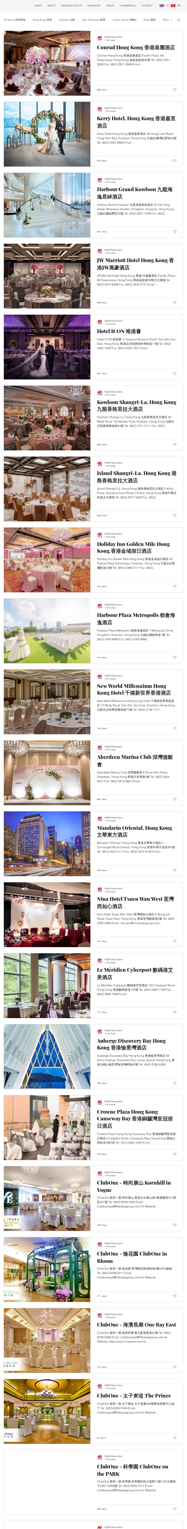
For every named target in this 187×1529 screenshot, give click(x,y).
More (166, 19)
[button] (178, 20)
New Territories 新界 (93, 19)
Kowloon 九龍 (67, 19)
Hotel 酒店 (150, 19)
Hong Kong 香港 (42, 19)
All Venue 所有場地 (14, 19)
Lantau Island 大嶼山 (124, 19)
